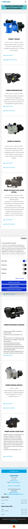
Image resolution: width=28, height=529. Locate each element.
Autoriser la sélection (14, 286)
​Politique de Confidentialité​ (14, 485)
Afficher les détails (19, 278)
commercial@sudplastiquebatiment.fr (15, 494)
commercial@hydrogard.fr (14, 482)
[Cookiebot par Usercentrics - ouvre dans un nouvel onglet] (21, 238)
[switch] (25, 265)
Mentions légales (14, 520)
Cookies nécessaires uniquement (14, 289)
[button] (22, 2)
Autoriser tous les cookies (14, 282)
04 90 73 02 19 (14, 492)
